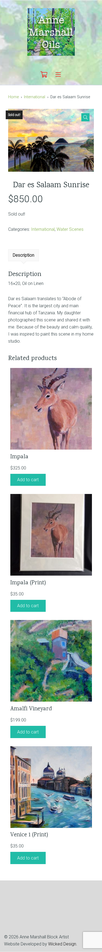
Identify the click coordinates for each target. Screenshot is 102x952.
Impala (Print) (28, 583)
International (34, 97)
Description (23, 255)
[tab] (23, 255)
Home (13, 97)
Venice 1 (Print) (29, 835)
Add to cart (28, 479)
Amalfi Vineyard (31, 709)
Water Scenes (70, 229)
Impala (19, 457)
